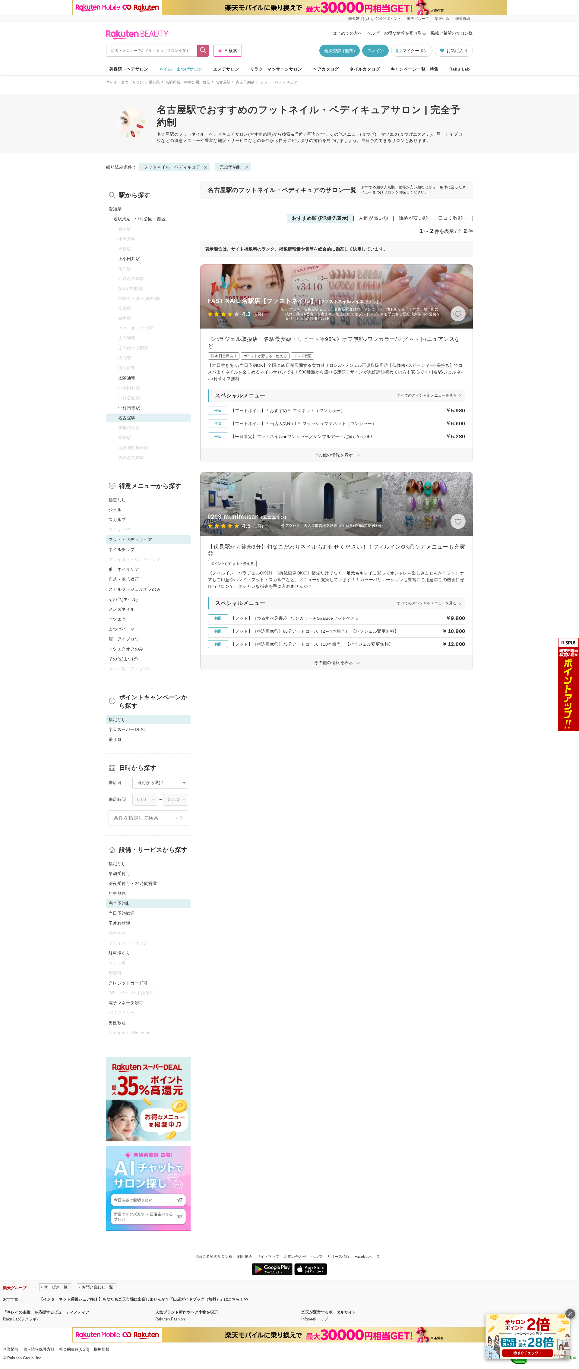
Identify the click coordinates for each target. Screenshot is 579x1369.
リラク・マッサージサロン (276, 69)
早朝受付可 (119, 873)
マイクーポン (415, 50)
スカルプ (117, 519)
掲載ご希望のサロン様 (452, 33)
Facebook (363, 1256)
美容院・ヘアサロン (128, 69)
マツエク (117, 619)
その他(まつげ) (123, 658)
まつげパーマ (122, 629)
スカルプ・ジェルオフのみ (135, 589)
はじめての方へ (347, 33)
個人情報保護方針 (39, 1349)
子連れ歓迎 (119, 923)
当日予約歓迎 (122, 913)
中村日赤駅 (129, 407)
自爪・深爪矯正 (124, 579)
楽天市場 (462, 19)
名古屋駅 (223, 82)
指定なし (117, 499)
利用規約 (244, 1256)
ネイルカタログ (365, 69)
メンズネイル (122, 609)
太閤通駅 (127, 378)
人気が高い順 (373, 218)
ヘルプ (373, 33)
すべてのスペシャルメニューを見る (427, 395)
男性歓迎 (117, 1022)
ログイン (375, 50)
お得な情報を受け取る (405, 33)
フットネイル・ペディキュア (207, 134)
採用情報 (101, 1349)
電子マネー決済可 (126, 1002)
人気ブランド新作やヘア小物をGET (186, 1312)
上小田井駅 (129, 258)
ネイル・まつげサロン (180, 69)
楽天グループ (418, 19)
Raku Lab (459, 69)
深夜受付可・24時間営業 (133, 883)
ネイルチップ (122, 549)
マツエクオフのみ (126, 649)
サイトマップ (268, 1256)
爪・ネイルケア (124, 569)
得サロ (115, 739)
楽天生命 (442, 19)
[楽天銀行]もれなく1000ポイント (374, 19)
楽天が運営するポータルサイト (328, 1312)
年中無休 (117, 893)
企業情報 (11, 1349)
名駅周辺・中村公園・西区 (188, 82)
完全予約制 (245, 82)
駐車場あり (119, 953)
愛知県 (154, 82)
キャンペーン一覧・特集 (415, 69)
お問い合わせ (295, 1256)
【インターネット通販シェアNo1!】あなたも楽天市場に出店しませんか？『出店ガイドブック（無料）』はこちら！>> (143, 1299)
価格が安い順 (413, 218)
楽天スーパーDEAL (127, 729)
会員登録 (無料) (339, 50)
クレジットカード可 (128, 982)
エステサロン (226, 69)
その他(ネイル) (123, 599)
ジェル (115, 509)
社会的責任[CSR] (74, 1349)
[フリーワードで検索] (203, 51)
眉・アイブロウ (124, 639)
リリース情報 (338, 1256)
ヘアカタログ (326, 69)
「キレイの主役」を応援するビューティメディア (46, 1312)
